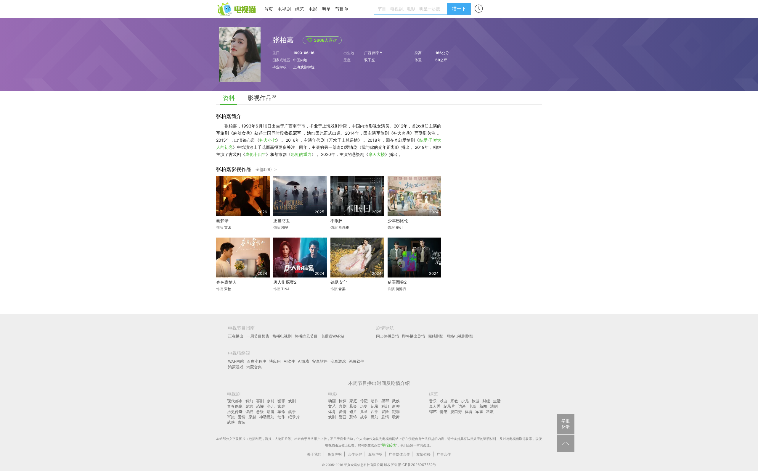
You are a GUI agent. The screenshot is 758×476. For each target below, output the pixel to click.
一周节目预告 (257, 336)
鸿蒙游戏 (235, 366)
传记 (364, 400)
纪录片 (294, 416)
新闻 (483, 406)
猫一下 (459, 9)
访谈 (462, 406)
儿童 (364, 411)
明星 (326, 9)
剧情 (385, 416)
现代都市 (235, 400)
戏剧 (292, 400)
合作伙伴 (355, 454)
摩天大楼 (376, 154)
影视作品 (260, 97)
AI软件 (289, 361)
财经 (486, 400)
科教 (490, 411)
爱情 (241, 416)
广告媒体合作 (399, 454)
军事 (479, 411)
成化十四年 (255, 154)
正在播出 (235, 336)
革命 (281, 411)
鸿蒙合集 (254, 366)
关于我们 (314, 454)
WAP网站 (236, 361)
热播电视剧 (282, 336)
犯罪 (281, 400)
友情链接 (423, 454)
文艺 (332, 406)
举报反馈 (389, 445)
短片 (353, 411)
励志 (249, 406)
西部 (374, 411)
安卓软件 (319, 361)
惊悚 (342, 400)
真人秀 (435, 406)
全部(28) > (266, 169)
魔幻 (374, 416)
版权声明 (375, 454)
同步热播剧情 (387, 336)
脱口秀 (456, 411)
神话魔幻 (266, 416)
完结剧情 (436, 336)
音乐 (433, 400)
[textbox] (411, 9)
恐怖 (260, 406)
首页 (268, 9)
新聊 (396, 406)
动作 (281, 416)
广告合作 (444, 454)
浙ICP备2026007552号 (417, 464)
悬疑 (260, 411)
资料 (229, 97)
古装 (241, 422)
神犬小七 (267, 140)
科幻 (249, 400)
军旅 (231, 416)
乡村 (270, 400)
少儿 (270, 406)
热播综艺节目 (306, 336)
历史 (364, 406)
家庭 (281, 406)
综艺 (299, 9)
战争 (292, 411)
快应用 (275, 361)
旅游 (475, 400)
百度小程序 (256, 361)
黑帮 (385, 400)
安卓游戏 (338, 361)
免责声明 (334, 454)
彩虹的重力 (301, 154)
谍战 (249, 411)
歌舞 (396, 416)
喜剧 (260, 400)
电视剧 (284, 9)
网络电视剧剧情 (460, 336)
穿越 (252, 416)
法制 (494, 406)
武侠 (231, 422)
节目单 (342, 9)
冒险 (385, 411)
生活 (497, 400)
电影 (313, 9)
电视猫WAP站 (332, 336)
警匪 (342, 416)
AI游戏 (303, 361)
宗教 (454, 400)
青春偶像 (235, 406)
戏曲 (443, 400)
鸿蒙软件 (356, 361)
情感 (443, 411)
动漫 (270, 411)
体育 (332, 411)
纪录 (374, 406)
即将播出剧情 (413, 336)
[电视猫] (237, 8)
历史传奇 (235, 411)
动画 (332, 400)
